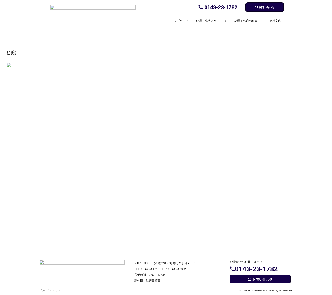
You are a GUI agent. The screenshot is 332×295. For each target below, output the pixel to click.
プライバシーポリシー (51, 290)
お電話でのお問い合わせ (246, 262)
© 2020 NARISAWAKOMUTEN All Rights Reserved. (265, 290)
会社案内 (275, 21)
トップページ (179, 21)
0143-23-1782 (220, 7)
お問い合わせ (266, 7)
